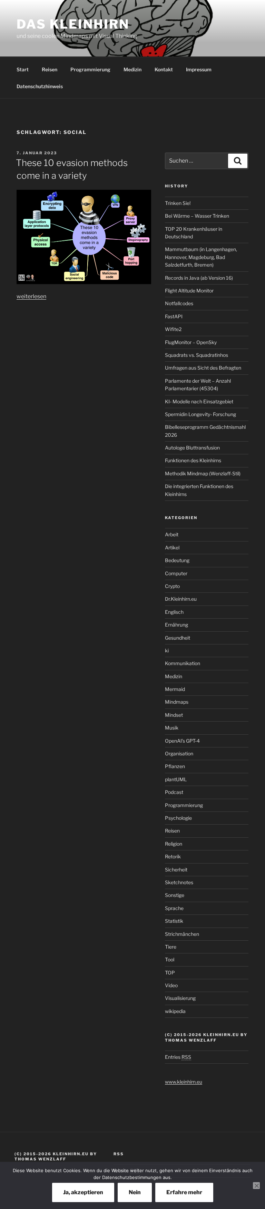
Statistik (174, 921)
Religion (173, 844)
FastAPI (174, 316)
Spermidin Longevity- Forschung (200, 414)
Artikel (172, 547)
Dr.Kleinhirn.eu (181, 599)
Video (171, 985)
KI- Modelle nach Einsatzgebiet (199, 401)
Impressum (199, 69)
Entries (178, 1057)
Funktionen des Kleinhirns (193, 460)
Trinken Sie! (177, 203)
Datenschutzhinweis (40, 86)
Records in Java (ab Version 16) (199, 278)
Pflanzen (175, 766)
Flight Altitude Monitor (189, 290)
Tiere (170, 947)
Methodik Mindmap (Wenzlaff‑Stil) (203, 473)
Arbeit (171, 534)
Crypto (172, 586)
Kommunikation (182, 663)
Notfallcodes (179, 303)
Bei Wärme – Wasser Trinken (197, 216)
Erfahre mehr (184, 1192)
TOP (170, 972)
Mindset (174, 715)
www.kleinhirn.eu (183, 1082)
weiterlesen (31, 296)
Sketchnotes (179, 882)
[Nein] (256, 1185)
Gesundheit (177, 638)
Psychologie (178, 818)
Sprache (174, 908)
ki (167, 650)
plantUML (176, 779)
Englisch (174, 612)
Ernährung (176, 625)
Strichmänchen (182, 934)
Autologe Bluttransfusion (192, 448)
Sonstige (174, 895)
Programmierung (90, 69)
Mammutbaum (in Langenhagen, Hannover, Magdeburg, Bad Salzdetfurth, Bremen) (201, 257)
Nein (135, 1192)
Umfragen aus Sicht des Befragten (203, 368)
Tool (169, 959)
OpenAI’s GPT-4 (182, 741)
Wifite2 (173, 329)
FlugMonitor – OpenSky (191, 342)
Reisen (49, 69)
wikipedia (175, 1011)
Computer (176, 573)
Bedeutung (177, 560)
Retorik (173, 856)
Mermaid (175, 689)
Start (23, 69)
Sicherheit (176, 869)
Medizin (132, 69)
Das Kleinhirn (73, 24)
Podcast (174, 792)
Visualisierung (180, 998)
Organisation (179, 753)
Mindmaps (176, 702)
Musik (171, 728)
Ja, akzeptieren (83, 1192)
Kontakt (164, 69)
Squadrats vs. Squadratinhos (196, 355)
